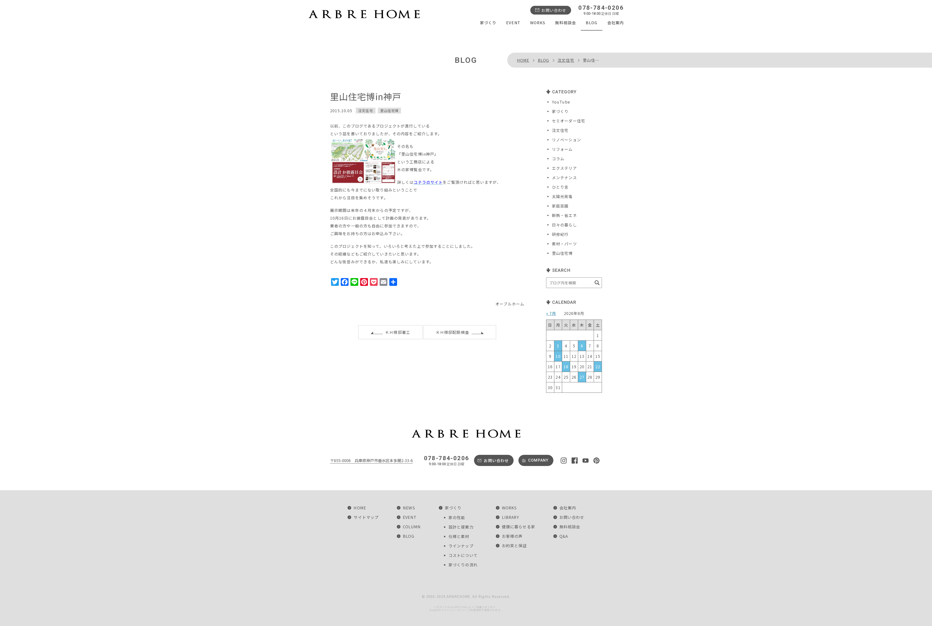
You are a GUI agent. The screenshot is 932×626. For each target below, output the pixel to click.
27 (582, 377)
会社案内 (615, 22)
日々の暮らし (564, 225)
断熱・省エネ (564, 215)
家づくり (488, 22)
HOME (523, 60)
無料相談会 (565, 22)
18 (566, 366)
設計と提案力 (461, 527)
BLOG (591, 22)
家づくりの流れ (463, 565)
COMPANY (538, 460)
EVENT (513, 22)
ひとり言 (560, 187)
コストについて (463, 555)
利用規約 (476, 610)
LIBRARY (510, 517)
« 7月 (551, 313)
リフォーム (562, 149)
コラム (558, 158)
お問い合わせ (553, 10)
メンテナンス (564, 177)
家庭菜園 (560, 206)
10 (558, 356)
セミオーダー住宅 (568, 121)
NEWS (409, 508)
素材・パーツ (564, 244)
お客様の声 (512, 536)
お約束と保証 (514, 545)
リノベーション (566, 140)
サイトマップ (366, 517)
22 (597, 366)
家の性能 (457, 517)
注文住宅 (566, 60)
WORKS (538, 22)
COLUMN (412, 527)
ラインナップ (461, 546)
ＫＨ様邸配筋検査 (452, 332)
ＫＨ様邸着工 (397, 332)
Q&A (563, 536)
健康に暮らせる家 (518, 527)
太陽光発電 (562, 196)
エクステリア (564, 168)
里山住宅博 (389, 110)
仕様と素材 (459, 536)
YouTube (561, 102)
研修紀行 (560, 234)
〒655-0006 (371, 460)
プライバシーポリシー (454, 610)
